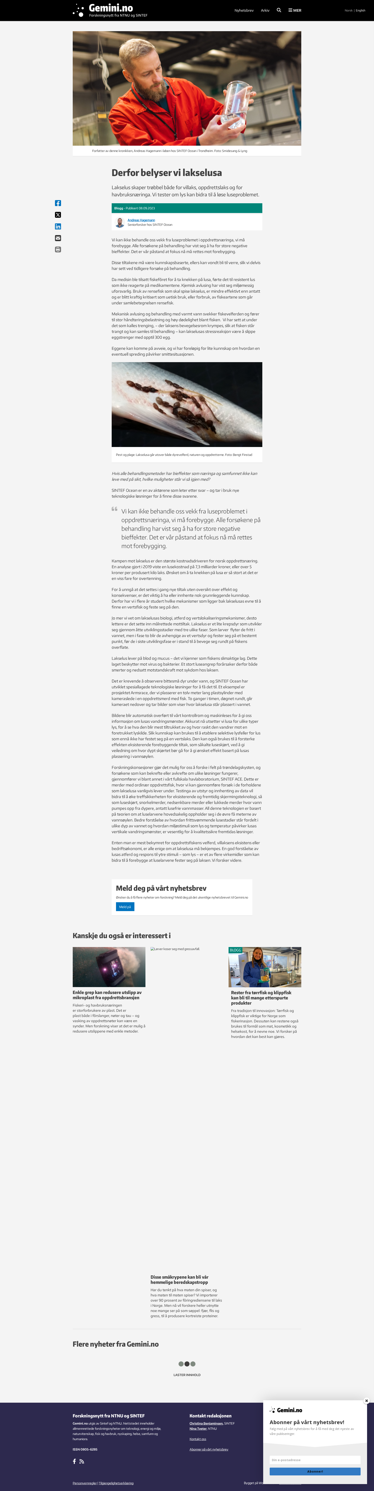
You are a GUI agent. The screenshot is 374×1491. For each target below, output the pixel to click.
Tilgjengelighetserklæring (116, 1483)
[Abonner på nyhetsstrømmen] (81, 1461)
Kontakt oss (198, 1439)
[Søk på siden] (279, 10)
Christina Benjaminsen (206, 1423)
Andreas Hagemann (141, 220)
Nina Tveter (198, 1428)
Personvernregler (85, 1483)
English (360, 10)
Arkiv (265, 10)
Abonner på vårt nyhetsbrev (209, 1449)
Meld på (125, 907)
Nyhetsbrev (244, 10)
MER (296, 10)
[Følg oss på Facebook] (74, 1461)
